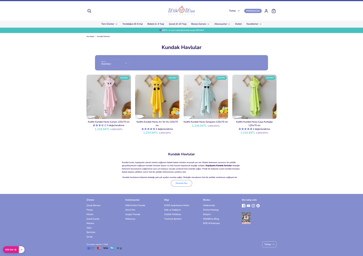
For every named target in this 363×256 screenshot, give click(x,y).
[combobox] (114, 62)
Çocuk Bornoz (93, 205)
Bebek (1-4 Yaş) (155, 24)
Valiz (88, 227)
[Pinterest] (258, 205)
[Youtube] (248, 205)
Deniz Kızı (130, 209)
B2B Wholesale (211, 223)
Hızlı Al (109, 114)
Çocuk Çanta (92, 218)
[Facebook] (243, 205)
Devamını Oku (181, 183)
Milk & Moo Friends (135, 205)
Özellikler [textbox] (106, 63)
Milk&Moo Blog (211, 218)
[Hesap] (266, 9)
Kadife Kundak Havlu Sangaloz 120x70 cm (206, 121)
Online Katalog (211, 209)
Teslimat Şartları (173, 218)
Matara (90, 223)
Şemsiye (90, 232)
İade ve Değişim (172, 209)
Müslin (89, 214)
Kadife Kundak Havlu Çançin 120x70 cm (108, 121)
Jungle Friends (132, 214)
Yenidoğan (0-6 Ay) (133, 24)
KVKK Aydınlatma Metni (176, 205)
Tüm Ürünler (108, 24)
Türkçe (232, 10)
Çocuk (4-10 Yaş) (177, 24)
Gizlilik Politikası (172, 214)
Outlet (238, 24)
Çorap (89, 236)
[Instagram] (253, 205)
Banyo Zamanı (199, 24)
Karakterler (253, 24)
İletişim (207, 214)
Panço (89, 209)
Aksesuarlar (221, 24)
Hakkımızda (209, 205)
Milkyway (130, 218)
